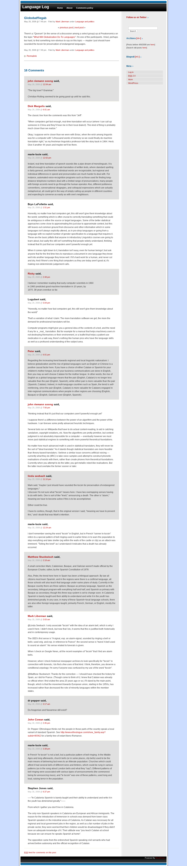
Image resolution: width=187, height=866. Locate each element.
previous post (66, 27)
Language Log (35, 7)
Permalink (32, 56)
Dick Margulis (36, 106)
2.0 (132, 76)
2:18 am (46, 560)
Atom (130, 79)
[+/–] (138, 38)
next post (79, 27)
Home (60, 8)
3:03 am (46, 619)
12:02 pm (47, 158)
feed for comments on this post (40, 852)
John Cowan (35, 719)
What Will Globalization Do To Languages (54, 37)
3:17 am (46, 704)
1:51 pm (46, 207)
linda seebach (36, 476)
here (152, 44)
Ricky (31, 273)
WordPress (133, 83)
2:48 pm (46, 277)
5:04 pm (46, 303)
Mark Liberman (62, 21)
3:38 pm (46, 749)
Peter (31, 351)
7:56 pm (46, 408)
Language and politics (84, 21)
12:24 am (47, 528)
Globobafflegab (35, 18)
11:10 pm (47, 479)
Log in (130, 72)
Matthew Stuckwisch (41, 557)
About (69, 8)
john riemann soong (40, 81)
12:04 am (47, 84)
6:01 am (46, 109)
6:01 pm (46, 355)
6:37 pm (46, 792)
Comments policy (84, 8)
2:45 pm (46, 723)
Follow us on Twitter (136, 17)
